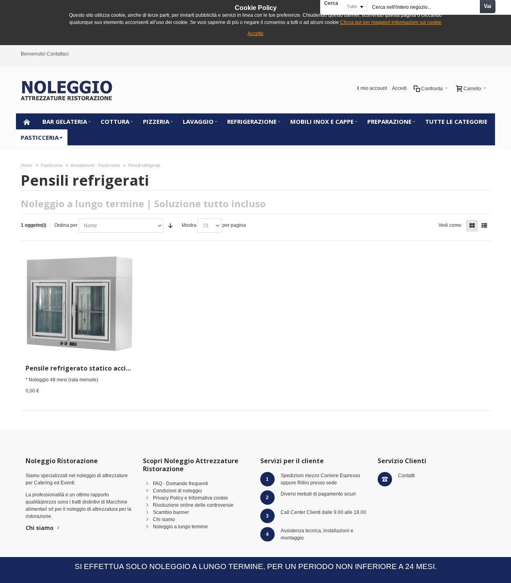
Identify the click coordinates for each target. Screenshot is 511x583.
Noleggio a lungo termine (180, 526)
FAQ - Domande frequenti (180, 483)
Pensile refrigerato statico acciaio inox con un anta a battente (126, 368)
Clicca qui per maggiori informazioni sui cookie (391, 22)
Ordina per (65, 225)
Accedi (399, 88)
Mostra (189, 225)
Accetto (255, 33)
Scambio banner (171, 512)
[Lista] (484, 226)
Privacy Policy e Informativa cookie (190, 498)
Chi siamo (39, 527)
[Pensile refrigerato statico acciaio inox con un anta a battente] (79, 304)
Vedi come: (450, 225)
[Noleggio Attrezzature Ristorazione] (67, 90)
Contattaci (58, 54)
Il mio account (372, 88)
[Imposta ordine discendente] (170, 226)
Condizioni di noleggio (177, 491)
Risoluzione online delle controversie (193, 505)
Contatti (406, 475)
